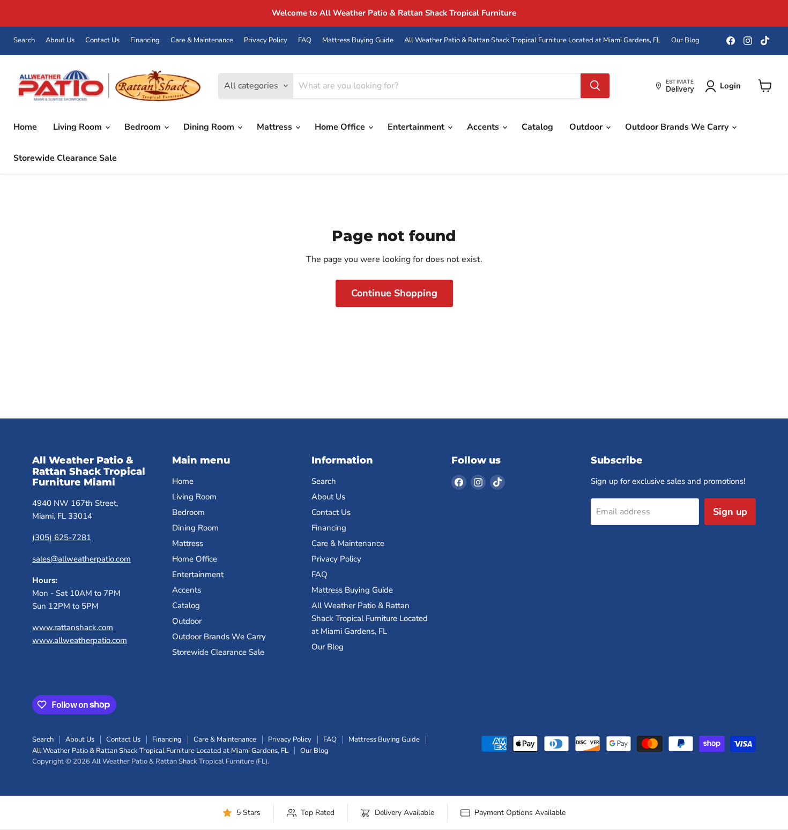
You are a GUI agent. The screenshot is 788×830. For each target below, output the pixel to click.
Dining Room (209, 127)
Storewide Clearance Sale (65, 158)
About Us (60, 40)
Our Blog (685, 40)
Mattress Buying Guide (357, 40)
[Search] (595, 85)
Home (25, 127)
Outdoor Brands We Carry (678, 127)
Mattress (275, 127)
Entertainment (417, 127)
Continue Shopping (394, 293)
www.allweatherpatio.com (79, 640)
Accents (484, 127)
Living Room (78, 127)
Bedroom (143, 127)
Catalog (537, 127)
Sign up (730, 511)
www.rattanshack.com (72, 627)
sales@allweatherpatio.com (81, 559)
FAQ (304, 40)
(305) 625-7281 (61, 537)
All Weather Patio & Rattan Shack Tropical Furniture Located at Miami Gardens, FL (532, 40)
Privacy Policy (265, 40)
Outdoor (587, 127)
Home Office (341, 127)
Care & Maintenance (201, 40)
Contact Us (102, 40)
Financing (145, 40)
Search (24, 40)
